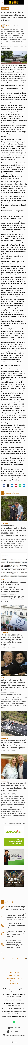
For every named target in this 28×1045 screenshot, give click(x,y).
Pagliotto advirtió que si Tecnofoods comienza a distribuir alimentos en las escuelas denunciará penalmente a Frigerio (14, 944)
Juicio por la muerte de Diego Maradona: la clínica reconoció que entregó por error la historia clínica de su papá (14, 685)
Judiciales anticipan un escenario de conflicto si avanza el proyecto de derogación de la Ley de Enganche (12, 640)
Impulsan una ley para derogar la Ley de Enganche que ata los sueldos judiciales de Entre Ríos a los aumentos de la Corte (16, 916)
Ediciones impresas (15, 978)
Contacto (14, 981)
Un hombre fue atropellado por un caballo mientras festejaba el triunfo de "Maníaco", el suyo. (16, 907)
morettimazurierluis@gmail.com (15, 1035)
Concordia (15, 973)
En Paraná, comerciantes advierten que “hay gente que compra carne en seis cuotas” (15, 925)
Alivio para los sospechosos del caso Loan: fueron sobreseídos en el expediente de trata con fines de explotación (13, 587)
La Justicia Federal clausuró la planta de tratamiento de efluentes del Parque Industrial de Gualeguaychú (13, 744)
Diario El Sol (14, 958)
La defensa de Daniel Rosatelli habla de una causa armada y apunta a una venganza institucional (15, 933)
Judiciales (5, 8)
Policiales (15, 975)
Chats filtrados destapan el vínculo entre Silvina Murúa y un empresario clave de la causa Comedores (13, 787)
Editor (7, 25)
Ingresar (15, 984)
